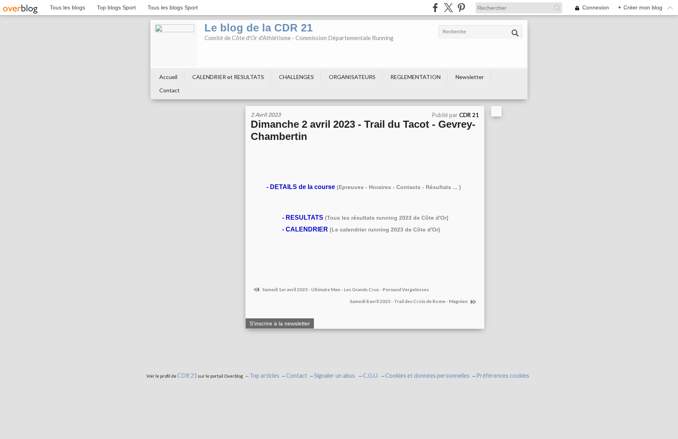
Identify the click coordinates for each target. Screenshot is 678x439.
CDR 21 (187, 375)
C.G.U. (371, 375)
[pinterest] (461, 7)
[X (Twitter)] (448, 7)
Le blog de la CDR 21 (258, 28)
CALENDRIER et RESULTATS (228, 76)
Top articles (264, 375)
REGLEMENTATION (415, 76)
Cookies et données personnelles (427, 375)
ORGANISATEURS (352, 76)
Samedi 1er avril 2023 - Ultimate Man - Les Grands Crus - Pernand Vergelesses (345, 289)
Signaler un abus (335, 375)
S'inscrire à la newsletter (280, 323)
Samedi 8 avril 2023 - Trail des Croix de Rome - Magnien (409, 301)
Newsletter (470, 76)
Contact (169, 90)
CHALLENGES (296, 76)
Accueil (168, 76)
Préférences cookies (502, 375)
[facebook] (435, 7)
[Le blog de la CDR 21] (175, 44)
